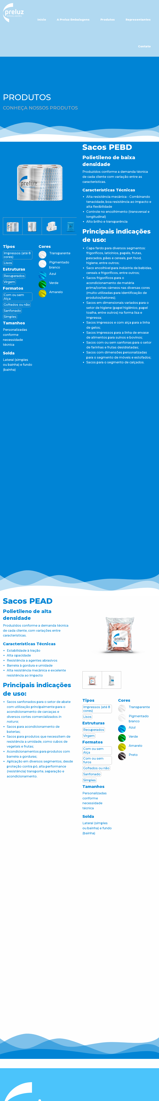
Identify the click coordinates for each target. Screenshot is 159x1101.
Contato (144, 46)
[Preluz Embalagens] (13, 12)
